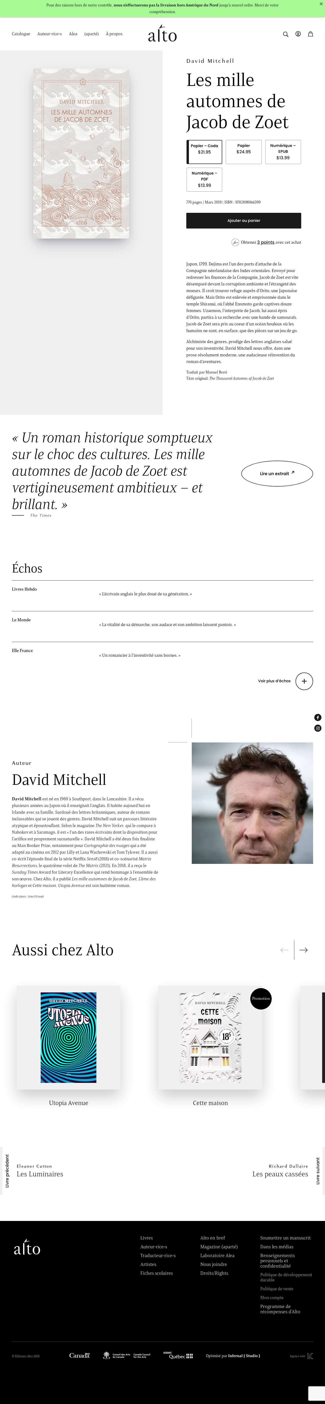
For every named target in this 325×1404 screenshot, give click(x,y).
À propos (114, 33)
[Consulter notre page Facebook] (317, 717)
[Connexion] (298, 33)
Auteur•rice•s (49, 33)
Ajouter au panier (243, 220)
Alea (73, 33)
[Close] (321, 4)
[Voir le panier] (310, 33)
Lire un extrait (274, 474)
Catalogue (21, 33)
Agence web (297, 1356)
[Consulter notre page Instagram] (317, 728)
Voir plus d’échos (274, 681)
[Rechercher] (285, 34)
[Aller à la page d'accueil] (162, 44)
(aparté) (91, 33)
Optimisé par (233, 1356)
